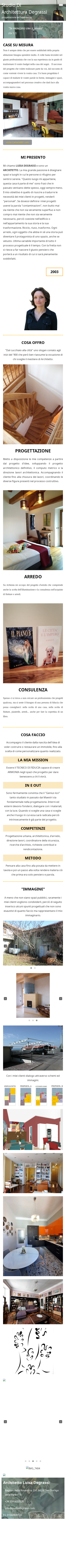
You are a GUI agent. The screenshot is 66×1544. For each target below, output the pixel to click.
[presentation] (5, 946)
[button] (31, 968)
